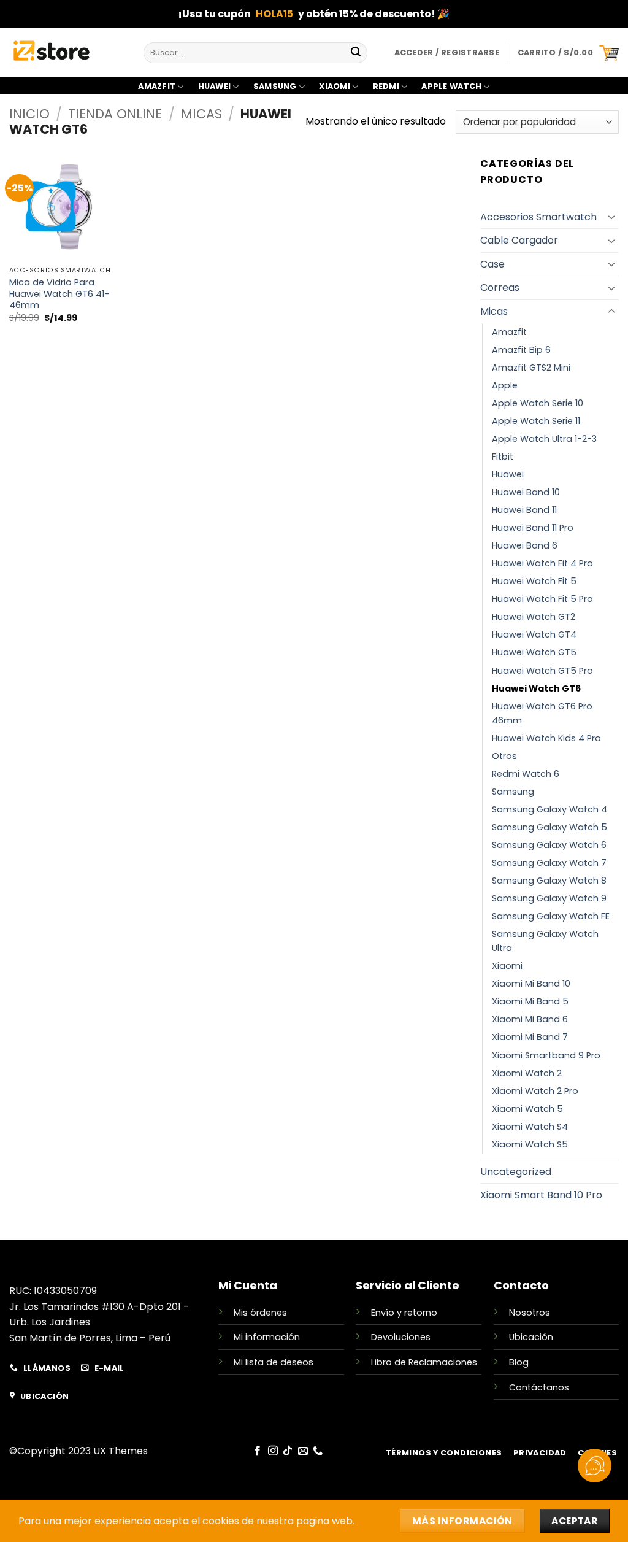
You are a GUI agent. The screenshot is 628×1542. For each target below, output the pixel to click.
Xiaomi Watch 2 (527, 1073)
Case (492, 264)
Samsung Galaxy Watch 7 (549, 863)
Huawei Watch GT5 (534, 652)
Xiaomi (334, 86)
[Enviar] (355, 52)
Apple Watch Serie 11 (536, 421)
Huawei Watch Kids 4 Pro (546, 738)
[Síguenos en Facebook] (257, 1451)
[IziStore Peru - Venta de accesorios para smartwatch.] (67, 52)
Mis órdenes (260, 1312)
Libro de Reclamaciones (424, 1362)
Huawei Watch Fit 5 (534, 581)
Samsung (275, 86)
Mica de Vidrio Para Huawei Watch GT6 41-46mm (59, 294)
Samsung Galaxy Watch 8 (549, 880)
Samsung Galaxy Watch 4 (549, 809)
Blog (519, 1362)
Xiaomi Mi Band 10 (531, 983)
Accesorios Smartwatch (538, 217)
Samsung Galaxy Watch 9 (549, 898)
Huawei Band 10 (526, 492)
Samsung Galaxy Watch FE (551, 916)
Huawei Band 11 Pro (532, 528)
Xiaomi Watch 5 (527, 1109)
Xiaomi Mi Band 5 (530, 1001)
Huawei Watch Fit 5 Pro (542, 599)
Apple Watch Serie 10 (537, 403)
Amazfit (156, 86)
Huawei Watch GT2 (533, 617)
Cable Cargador (519, 240)
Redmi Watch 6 (525, 774)
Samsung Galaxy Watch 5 (549, 827)
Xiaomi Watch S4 (530, 1126)
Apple (505, 385)
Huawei (214, 86)
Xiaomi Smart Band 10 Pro (541, 1195)
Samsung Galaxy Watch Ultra (545, 941)
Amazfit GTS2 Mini (531, 367)
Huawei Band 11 (524, 510)
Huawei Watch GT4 (534, 634)
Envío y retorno (404, 1312)
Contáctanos (539, 1387)
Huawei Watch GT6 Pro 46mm (542, 713)
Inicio (29, 114)
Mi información (267, 1337)
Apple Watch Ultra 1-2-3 (544, 439)
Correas (499, 287)
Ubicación (531, 1337)
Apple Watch (451, 86)
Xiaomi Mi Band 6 (530, 1019)
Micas (201, 114)
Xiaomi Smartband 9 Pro (546, 1055)
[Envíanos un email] (303, 1451)
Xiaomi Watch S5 (530, 1144)
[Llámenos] (318, 1451)
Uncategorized (515, 1172)
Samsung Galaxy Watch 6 (549, 845)
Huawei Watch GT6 (536, 688)
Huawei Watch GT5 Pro (542, 671)
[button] (568, 53)
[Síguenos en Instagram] (273, 1451)
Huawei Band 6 (524, 545)
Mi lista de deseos (273, 1362)
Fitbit (502, 456)
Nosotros (529, 1312)
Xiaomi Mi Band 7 (530, 1037)
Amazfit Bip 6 (521, 350)
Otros (504, 756)
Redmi (386, 86)
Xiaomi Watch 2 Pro (535, 1091)
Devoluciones (401, 1337)
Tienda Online (115, 114)
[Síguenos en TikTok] (288, 1451)
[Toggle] (611, 216)
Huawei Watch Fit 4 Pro (542, 563)
